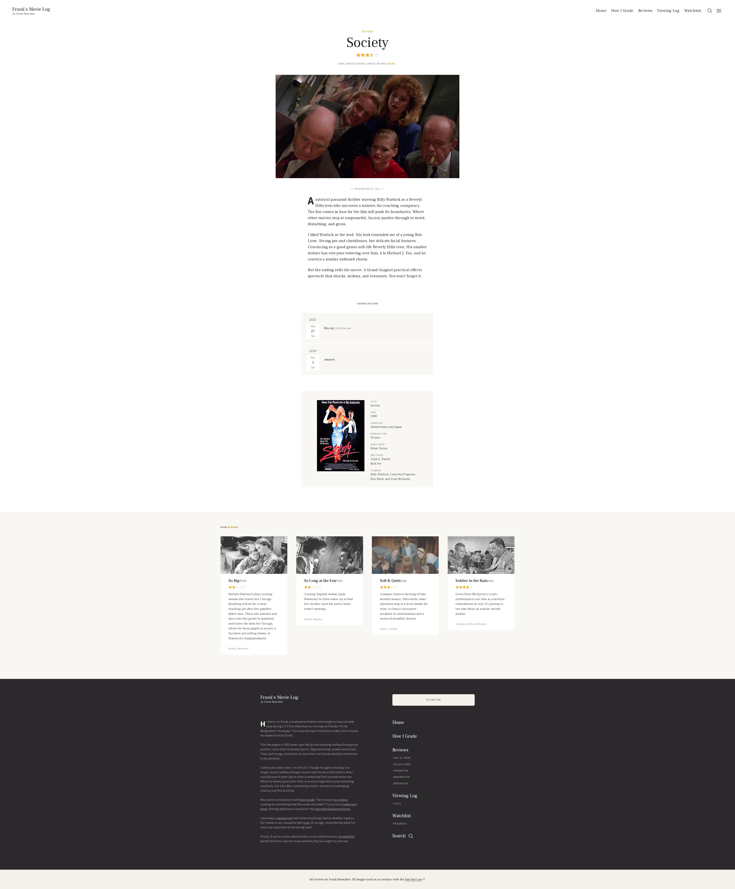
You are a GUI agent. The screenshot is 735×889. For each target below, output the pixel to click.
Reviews (645, 10)
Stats (397, 803)
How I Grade (622, 10)
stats (306, 823)
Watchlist (692, 10)
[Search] (710, 11)
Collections (401, 764)
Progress (399, 823)
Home (601, 10)
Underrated (401, 777)
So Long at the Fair (323, 580)
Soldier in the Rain (475, 580)
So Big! (237, 580)
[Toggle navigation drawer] (719, 11)
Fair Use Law (413, 879)
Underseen (400, 783)
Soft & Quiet (393, 580)
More (229, 527)
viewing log (284, 818)
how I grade (306, 800)
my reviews (340, 800)
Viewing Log (668, 10)
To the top (433, 699)
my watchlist (346, 836)
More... (392, 63)
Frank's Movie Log (31, 9)
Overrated (400, 770)
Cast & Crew (401, 757)
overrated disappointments (332, 809)
